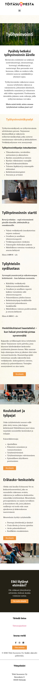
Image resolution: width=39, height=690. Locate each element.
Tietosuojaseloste (19, 626)
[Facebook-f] (16, 643)
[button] (19, 10)
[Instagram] (19, 643)
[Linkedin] (23, 643)
